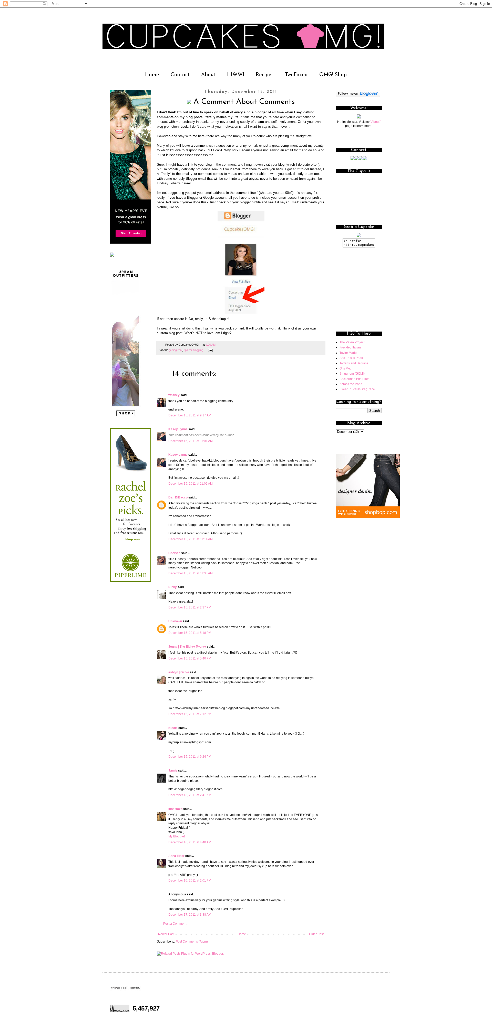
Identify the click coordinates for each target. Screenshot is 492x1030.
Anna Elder (176, 856)
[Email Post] (210, 350)
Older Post (316, 934)
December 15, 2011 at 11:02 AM (190, 483)
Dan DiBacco (178, 497)
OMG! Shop (333, 74)
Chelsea (174, 553)
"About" (375, 122)
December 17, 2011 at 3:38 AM (189, 914)
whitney (174, 395)
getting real (175, 350)
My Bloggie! (176, 836)
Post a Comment (174, 923)
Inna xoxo (175, 809)
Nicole (173, 728)
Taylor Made (348, 353)
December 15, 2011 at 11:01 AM (190, 441)
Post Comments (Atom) (192, 941)
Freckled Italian (350, 347)
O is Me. (345, 368)
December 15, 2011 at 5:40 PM (189, 658)
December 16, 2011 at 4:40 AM (189, 842)
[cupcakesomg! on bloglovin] (358, 96)
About (208, 74)
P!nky (172, 587)
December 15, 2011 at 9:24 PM (189, 756)
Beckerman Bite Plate (355, 379)
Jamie (172, 770)
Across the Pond (351, 384)
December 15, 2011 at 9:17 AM (189, 415)
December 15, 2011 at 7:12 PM (189, 714)
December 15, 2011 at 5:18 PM (189, 633)
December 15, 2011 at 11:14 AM (190, 539)
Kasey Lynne (178, 429)
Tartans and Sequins (354, 363)
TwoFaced (296, 74)
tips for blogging (193, 350)
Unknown (175, 621)
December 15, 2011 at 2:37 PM (189, 607)
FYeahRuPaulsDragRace (357, 389)
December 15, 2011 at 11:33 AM (190, 573)
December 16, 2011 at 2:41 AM (189, 795)
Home (152, 74)
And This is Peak (351, 358)
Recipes (264, 74)
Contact (180, 74)
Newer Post (166, 934)
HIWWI (235, 74)
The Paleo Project (352, 342)
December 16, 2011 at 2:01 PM (189, 880)
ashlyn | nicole (178, 672)
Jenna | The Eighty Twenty (187, 646)
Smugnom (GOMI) (352, 373)
